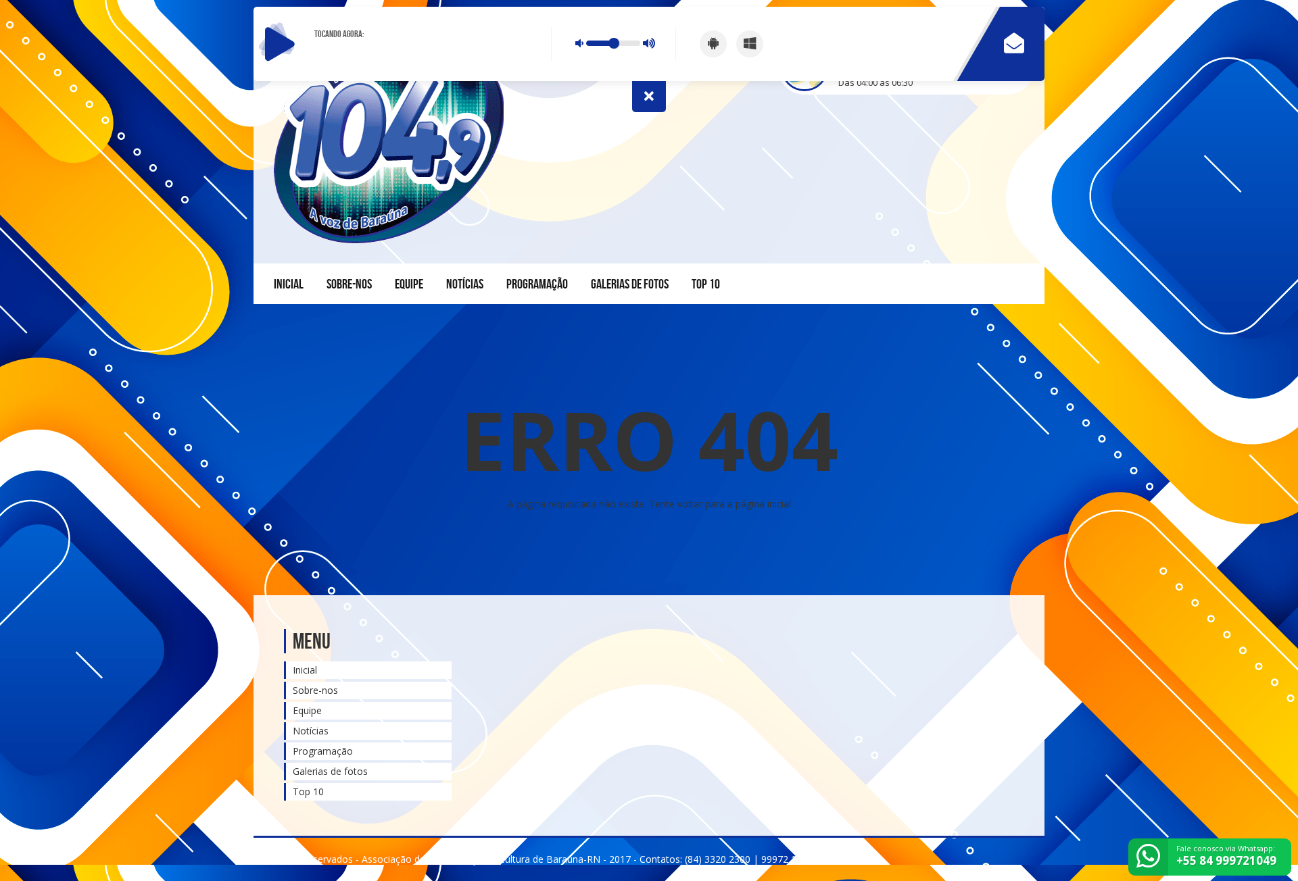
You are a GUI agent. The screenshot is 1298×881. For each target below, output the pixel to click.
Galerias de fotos (630, 283)
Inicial (289, 283)
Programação (537, 283)
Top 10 (706, 283)
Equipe (409, 283)
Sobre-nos (349, 283)
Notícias (464, 283)
